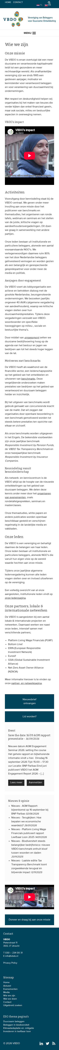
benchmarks (28, 379)
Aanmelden (35, 782)
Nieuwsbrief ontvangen (29, 701)
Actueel (7, 986)
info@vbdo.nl (11, 956)
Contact (18, 2)
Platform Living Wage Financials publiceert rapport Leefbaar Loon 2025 (28, 833)
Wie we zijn (9, 995)
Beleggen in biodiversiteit (16, 1025)
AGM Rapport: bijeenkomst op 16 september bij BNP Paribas (29, 810)
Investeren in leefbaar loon (17, 1031)
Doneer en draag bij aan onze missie (29, 919)
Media (6, 992)
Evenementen (10, 989)
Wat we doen (10, 999)
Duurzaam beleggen (13, 1021)
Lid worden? (29, 716)
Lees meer (16, 782)
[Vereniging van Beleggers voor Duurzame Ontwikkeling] (29, 26)
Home (8, 2)
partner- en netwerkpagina (26, 683)
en (49, 5)
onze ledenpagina (15, 598)
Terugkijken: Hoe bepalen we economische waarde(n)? (26, 821)
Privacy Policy (10, 963)
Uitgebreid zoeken (12, 1005)
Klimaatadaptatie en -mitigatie (18, 1028)
